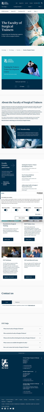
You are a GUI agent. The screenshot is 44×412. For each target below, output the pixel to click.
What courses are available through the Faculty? (15, 342)
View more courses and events (6, 183)
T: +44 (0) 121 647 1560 (27, 379)
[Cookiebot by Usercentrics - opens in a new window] (38, 193)
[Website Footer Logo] (11, 363)
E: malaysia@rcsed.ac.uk (27, 392)
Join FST (29, 11)
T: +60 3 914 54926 (26, 391)
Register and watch (9, 277)
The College (11, 50)
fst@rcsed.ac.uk (31, 305)
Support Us (21, 3)
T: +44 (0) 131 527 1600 (27, 365)
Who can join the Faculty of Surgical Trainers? (14, 333)
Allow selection (22, 217)
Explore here (29, 277)
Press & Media (31, 399)
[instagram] (7, 408)
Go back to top (21, 353)
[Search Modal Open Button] (41, 3)
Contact (31, 3)
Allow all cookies (35, 217)
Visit (16, 3)
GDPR (16, 399)
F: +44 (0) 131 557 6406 (27, 367)
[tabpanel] (22, 306)
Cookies (20, 399)
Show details (37, 214)
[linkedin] (5, 408)
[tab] (7, 302)
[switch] (16, 210)
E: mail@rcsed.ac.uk (26, 368)
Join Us (26, 3)
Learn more (7, 239)
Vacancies (3, 401)
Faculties (18, 50)
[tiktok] (13, 408)
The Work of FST (21, 11)
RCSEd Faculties (5, 11)
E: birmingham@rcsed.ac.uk (28, 380)
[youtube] (10, 408)
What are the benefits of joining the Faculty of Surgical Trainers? (19, 338)
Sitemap (25, 399)
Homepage (4, 50)
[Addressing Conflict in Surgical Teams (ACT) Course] (30, 187)
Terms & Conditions (9, 399)
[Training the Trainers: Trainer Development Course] (30, 167)
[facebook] (2, 408)
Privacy (3, 399)
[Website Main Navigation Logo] (5, 3)
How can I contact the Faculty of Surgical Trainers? (16, 347)
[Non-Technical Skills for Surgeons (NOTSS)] (30, 177)
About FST (13, 11)
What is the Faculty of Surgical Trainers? (13, 328)
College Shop (9, 401)
